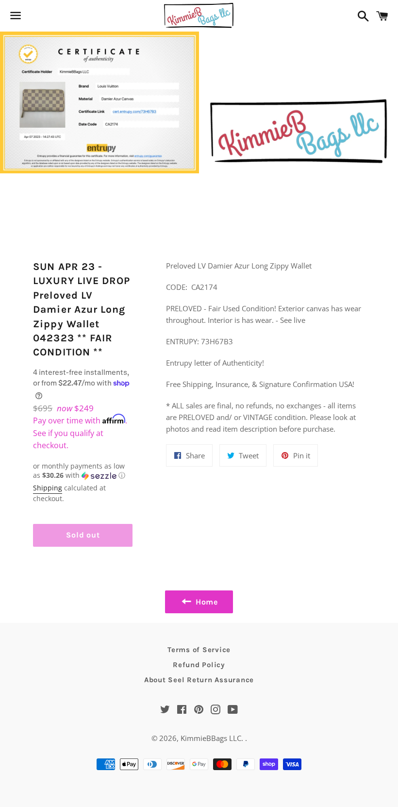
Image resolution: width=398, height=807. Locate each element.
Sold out (83, 534)
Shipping (47, 487)
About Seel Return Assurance (199, 679)
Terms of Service (199, 649)
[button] (83, 471)
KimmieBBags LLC (211, 738)
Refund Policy (199, 664)
